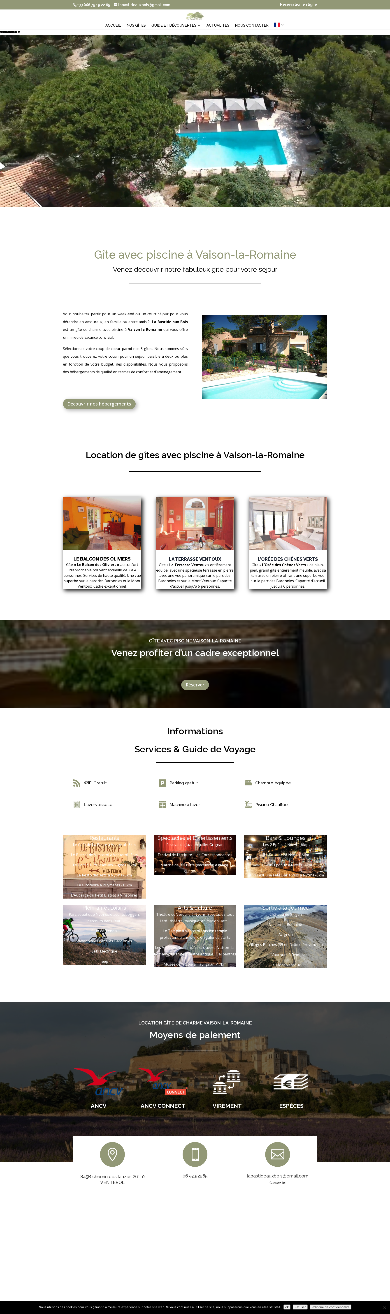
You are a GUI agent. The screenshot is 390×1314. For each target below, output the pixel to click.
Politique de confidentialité (331, 1307)
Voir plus (102, 601)
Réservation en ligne (298, 5)
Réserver (195, 685)
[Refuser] (384, 1307)
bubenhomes (8, 31)
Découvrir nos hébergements (99, 404)
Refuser (300, 1307)
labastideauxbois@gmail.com (277, 1176)
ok (287, 1307)
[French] (279, 26)
